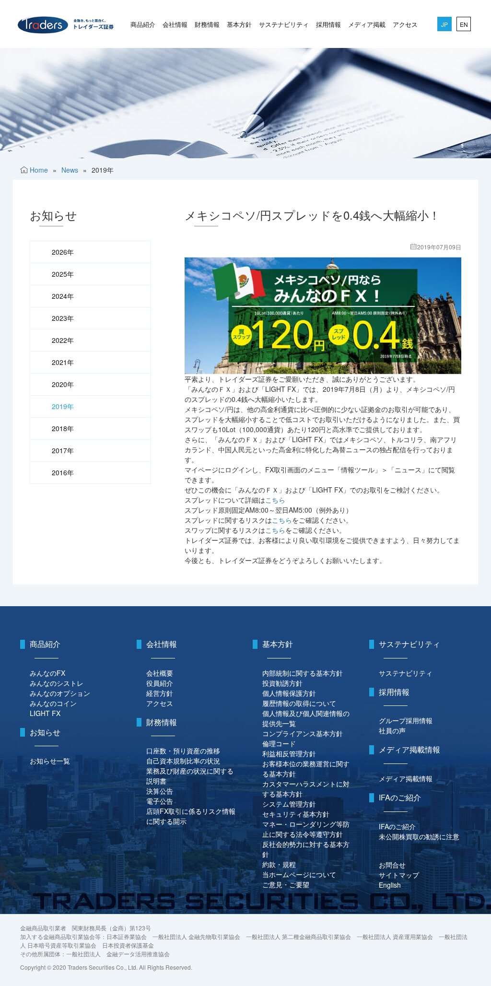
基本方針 (239, 24)
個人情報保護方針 (289, 693)
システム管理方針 (289, 804)
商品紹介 (142, 24)
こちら (275, 500)
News (69, 170)
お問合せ (392, 864)
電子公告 (159, 801)
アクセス (405, 24)
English (390, 885)
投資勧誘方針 (282, 683)
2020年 (63, 384)
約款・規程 (279, 864)
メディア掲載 (367, 24)
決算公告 (159, 791)
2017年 (63, 450)
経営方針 (159, 693)
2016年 (63, 472)
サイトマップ (399, 875)
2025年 (63, 274)
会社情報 (175, 24)
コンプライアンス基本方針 (302, 733)
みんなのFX (47, 673)
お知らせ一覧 (50, 760)
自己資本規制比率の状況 (183, 760)
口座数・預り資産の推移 (183, 750)
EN (464, 24)
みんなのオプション (60, 693)
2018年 (63, 428)
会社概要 (159, 673)
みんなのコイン (53, 703)
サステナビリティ (284, 24)
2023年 (63, 318)
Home (39, 170)
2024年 (63, 296)
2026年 (63, 252)
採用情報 (328, 24)
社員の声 (392, 730)
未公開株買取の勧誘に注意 (419, 836)
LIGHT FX (45, 713)
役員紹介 (159, 683)
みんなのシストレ (56, 683)
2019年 (63, 406)
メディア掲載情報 (406, 778)
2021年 (63, 362)
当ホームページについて (299, 874)
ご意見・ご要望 (285, 884)
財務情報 (207, 24)
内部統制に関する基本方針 (302, 673)
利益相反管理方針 (289, 753)
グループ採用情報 (406, 720)
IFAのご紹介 (397, 826)
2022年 (63, 340)
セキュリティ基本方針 (295, 814)
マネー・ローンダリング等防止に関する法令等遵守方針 (306, 829)
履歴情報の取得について (299, 703)
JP (444, 24)
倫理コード (279, 743)
